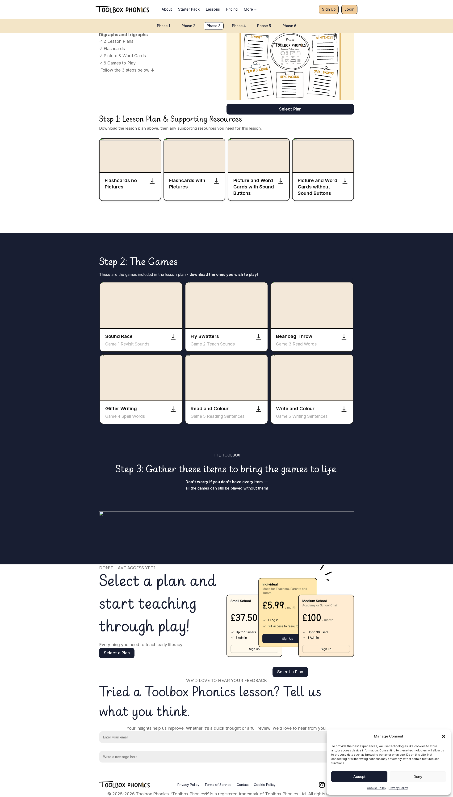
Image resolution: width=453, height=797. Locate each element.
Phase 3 (214, 26)
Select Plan (290, 109)
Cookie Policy (376, 788)
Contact (243, 785)
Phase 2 (188, 26)
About (167, 9)
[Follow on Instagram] (322, 785)
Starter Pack (189, 9)
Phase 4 (239, 26)
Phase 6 (289, 26)
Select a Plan (117, 652)
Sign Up (329, 9)
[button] (443, 736)
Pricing (232, 9)
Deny (418, 776)
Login (349, 9)
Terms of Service (218, 785)
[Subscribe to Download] (152, 181)
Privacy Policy (398, 788)
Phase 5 (264, 26)
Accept (359, 776)
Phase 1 (163, 26)
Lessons (213, 9)
